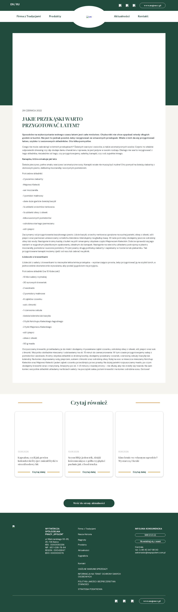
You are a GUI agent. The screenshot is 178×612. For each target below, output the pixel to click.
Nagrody (82, 539)
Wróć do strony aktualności (89, 503)
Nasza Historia (85, 534)
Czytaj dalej (38, 472)
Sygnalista (83, 555)
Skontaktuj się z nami (150, 541)
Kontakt (143, 16)
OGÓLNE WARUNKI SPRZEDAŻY (93, 569)
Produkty (55, 16)
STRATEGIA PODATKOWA (90, 589)
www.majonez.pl (152, 5)
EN (12, 4)
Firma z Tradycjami (29, 16)
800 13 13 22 (150, 534)
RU (18, 4)
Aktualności (122, 16)
